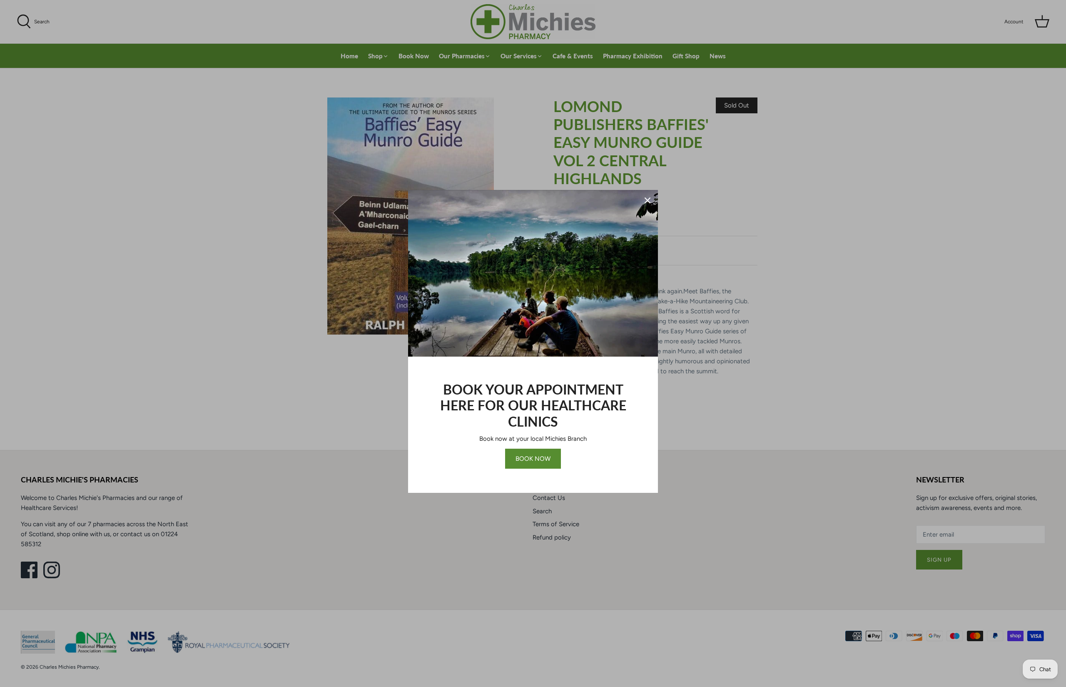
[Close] (647, 200)
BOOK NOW (533, 458)
